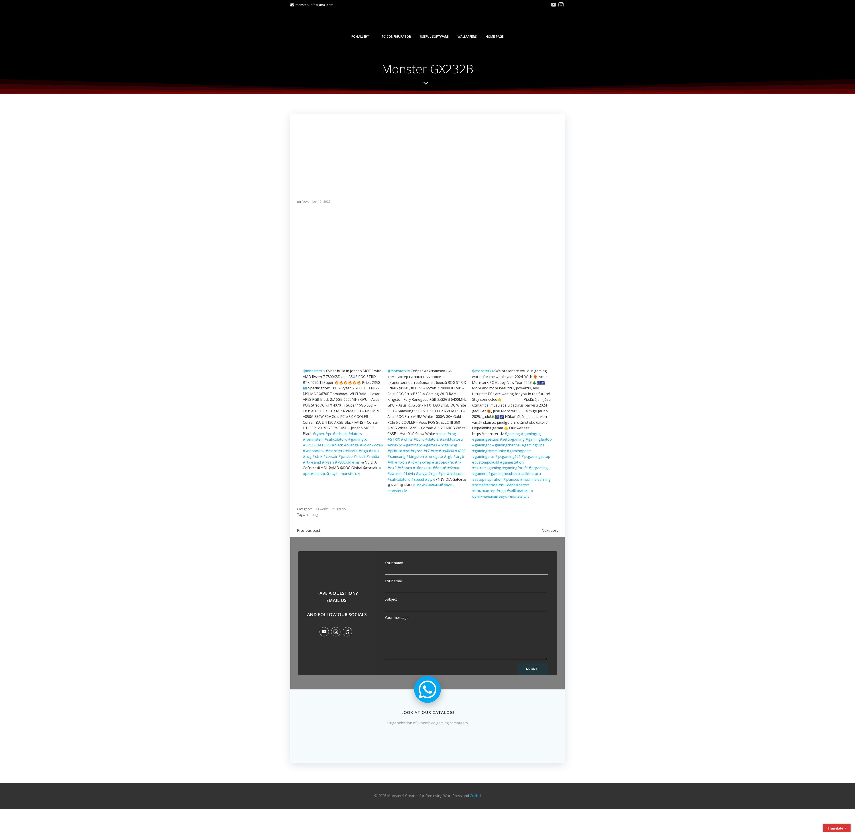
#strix (317, 456)
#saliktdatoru (335, 439)
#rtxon (401, 462)
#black (337, 445)
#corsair (330, 456)
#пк (458, 462)
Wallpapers (467, 36)
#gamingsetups (485, 439)
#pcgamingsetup (535, 456)
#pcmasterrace (484, 484)
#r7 (426, 450)
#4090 (460, 450)
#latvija (351, 450)
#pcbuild (340, 433)
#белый (439, 467)
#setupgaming (512, 439)
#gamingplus (483, 456)
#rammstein (313, 439)
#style (430, 479)
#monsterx (335, 450)
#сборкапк (422, 467)
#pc (328, 433)
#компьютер (371, 445)
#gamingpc (357, 439)
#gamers (479, 473)
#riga (363, 450)
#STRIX (393, 439)
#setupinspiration (487, 479)
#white (407, 439)
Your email (394, 581)
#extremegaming (486, 467)
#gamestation (512, 462)
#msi (356, 462)
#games (430, 445)
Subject (391, 599)
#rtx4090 (446, 450)
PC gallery (360, 36)
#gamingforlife (515, 467)
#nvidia (372, 456)
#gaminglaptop (538, 439)
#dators (355, 433)
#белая (453, 467)
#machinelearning (535, 479)
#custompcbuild (485, 462)
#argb (458, 456)
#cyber (318, 433)
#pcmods (511, 479)
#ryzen (328, 462)
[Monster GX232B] (427, 152)
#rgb (448, 456)
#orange (351, 445)
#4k (390, 462)
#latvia (409, 473)
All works (322, 509)
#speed (417, 479)
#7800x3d (343, 462)
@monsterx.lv (314, 370)
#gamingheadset (502, 473)
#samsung (396, 456)
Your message (397, 617)
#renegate (434, 456)
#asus (374, 450)
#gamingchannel (506, 445)
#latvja (421, 473)
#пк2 (391, 467)
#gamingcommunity (489, 450)
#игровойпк (314, 450)
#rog (307, 456)
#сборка (404, 467)
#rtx (306, 462)
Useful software (434, 36)
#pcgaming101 (508, 456)
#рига (443, 473)
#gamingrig (531, 433)
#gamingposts (519, 450)
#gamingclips (532, 445)
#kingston (415, 456)
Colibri (475, 795)
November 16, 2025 (316, 201)
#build (418, 439)
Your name (394, 562)
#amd (316, 462)
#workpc (394, 445)
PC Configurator (396, 36)
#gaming (512, 433)
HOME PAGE (495, 36)
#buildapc (506, 484)
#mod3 (360, 456)
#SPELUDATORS (317, 445)
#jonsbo (345, 456)
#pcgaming (447, 445)
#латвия (394, 473)
